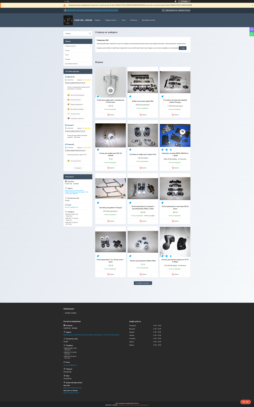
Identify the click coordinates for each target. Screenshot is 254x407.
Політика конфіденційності (141, 405)
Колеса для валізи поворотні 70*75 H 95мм (175, 261)
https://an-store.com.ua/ (71, 393)
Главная (97, 20)
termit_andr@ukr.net (71, 207)
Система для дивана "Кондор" (110, 208)
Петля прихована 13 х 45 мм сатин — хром (110, 261)
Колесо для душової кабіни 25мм (143, 261)
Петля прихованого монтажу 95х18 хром (175, 207)
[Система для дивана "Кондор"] (110, 188)
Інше (183, 48)
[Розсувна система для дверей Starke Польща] (175, 82)
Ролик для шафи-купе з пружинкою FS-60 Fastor (110, 101)
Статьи (67, 50)
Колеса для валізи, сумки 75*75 (77, 154)
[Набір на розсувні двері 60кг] (142, 82)
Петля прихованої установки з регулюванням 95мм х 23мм (142, 207)
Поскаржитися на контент (125, 405)
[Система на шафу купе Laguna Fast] (142, 135)
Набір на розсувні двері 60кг (143, 101)
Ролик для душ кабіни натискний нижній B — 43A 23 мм (77, 136)
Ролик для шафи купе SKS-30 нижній (110, 154)
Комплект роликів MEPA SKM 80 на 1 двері (175, 154)
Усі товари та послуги (142, 283)
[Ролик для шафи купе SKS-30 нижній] (110, 135)
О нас (124, 20)
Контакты (133, 20)
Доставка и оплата (148, 20)
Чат (247, 402)
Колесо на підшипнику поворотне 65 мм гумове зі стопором (78, 88)
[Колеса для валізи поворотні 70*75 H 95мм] (175, 241)
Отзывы (67, 59)
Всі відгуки (78, 168)
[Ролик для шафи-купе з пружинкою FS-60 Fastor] (110, 82)
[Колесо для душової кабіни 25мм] (142, 241)
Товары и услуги (110, 20)
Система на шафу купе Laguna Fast (142, 154)
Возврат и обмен (70, 313)
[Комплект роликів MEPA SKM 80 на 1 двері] (175, 135)
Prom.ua (136, 403)
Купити (112, 114)
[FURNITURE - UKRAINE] (68, 20)
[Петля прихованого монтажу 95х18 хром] (175, 188)
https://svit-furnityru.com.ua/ (73, 388)
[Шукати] (90, 33)
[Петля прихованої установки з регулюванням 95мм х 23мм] (142, 188)
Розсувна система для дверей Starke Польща (175, 101)
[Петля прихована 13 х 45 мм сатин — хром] (110, 241)
